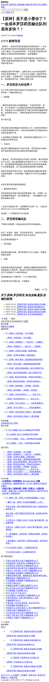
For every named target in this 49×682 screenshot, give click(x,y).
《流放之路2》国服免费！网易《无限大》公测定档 (22, 488)
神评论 (20, 35)
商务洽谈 (32, 675)
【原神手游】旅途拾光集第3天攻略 (31, 304)
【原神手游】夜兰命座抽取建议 (29, 314)
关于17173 (5, 675)
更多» (3, 627)
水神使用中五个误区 (9, 423)
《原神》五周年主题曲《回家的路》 (21, 457)
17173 (3, 12)
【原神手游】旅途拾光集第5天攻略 (31, 312)
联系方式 (41, 675)
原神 (8, 12)
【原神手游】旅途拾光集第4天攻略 (31, 309)
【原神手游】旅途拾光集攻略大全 (30, 307)
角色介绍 (37, 5)
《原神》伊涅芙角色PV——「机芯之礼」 (23, 469)
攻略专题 (29, 5)
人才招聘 (14, 675)
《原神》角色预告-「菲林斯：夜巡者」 (22, 467)
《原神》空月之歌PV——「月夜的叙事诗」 (24, 472)
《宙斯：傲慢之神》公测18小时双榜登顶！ (19, 491)
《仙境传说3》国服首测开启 (13, 483)
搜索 (25, 10)
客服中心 (5, 678)
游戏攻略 (21, 5)
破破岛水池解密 (7, 326)
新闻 (13, 319)
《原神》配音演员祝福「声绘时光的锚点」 (24, 464)
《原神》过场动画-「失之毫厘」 (19, 452)
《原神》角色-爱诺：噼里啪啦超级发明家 (23, 459)
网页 (6, 319)
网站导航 (13, 678)
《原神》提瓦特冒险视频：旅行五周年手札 (24, 462)
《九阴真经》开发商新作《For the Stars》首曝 (20, 481)
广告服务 (23, 675)
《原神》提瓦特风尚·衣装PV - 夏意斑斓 (22, 474)
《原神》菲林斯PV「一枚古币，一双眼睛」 (24, 454)
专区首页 (5, 5)
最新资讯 (13, 5)
